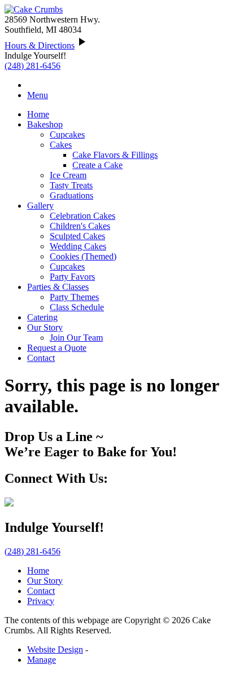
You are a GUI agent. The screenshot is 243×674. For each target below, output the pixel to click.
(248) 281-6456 (32, 66)
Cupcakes (67, 134)
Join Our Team (76, 337)
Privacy (40, 601)
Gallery (40, 205)
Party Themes (74, 297)
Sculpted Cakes (77, 236)
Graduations (71, 195)
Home (38, 114)
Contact (41, 358)
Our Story (45, 327)
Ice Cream (68, 175)
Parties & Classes (58, 287)
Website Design (55, 649)
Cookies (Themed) (83, 256)
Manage (41, 659)
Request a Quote (56, 348)
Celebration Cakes (82, 216)
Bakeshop (45, 124)
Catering (42, 317)
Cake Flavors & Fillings (115, 155)
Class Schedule (77, 307)
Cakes (61, 144)
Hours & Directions (40, 45)
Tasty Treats (71, 185)
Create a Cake (97, 165)
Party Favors (72, 276)
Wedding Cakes (78, 246)
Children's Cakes (80, 226)
